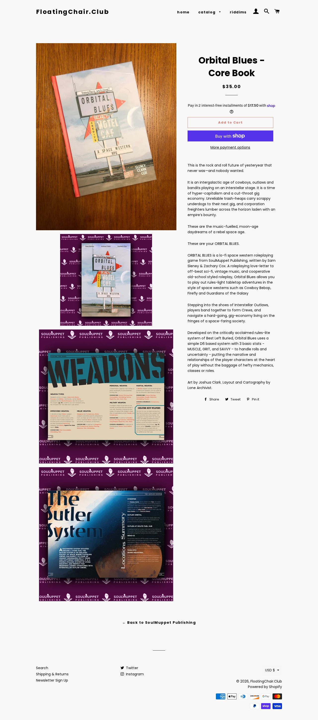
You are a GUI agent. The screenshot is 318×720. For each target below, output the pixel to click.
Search (42, 667)
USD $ (270, 670)
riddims (238, 12)
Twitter (131, 667)
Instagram (134, 674)
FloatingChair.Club (72, 11)
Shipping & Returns (52, 674)
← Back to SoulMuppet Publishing (159, 622)
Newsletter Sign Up (52, 680)
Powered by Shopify (265, 686)
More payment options (230, 147)
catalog (207, 12)
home (183, 12)
